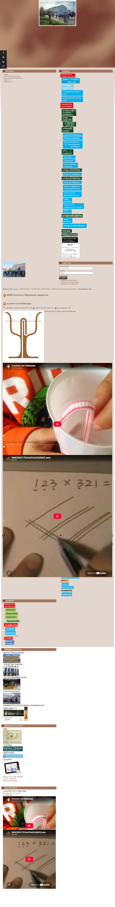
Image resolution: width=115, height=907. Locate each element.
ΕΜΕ (5, 729)
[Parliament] (11, 662)
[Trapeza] (67, 595)
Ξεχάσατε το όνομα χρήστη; (70, 282)
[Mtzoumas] (13, 751)
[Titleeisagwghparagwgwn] (72, 184)
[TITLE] (66, 108)
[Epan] (70, 236)
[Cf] (67, 213)
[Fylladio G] (69, 115)
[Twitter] (3, 57)
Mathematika (8, 753)
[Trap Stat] (68, 89)
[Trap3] (67, 232)
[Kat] (9, 607)
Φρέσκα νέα (8, 81)
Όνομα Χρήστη (64, 266)
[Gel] (11, 703)
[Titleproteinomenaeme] (70, 243)
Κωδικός (62, 271)
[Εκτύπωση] (56, 308)
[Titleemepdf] (71, 258)
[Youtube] (3, 62)
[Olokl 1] (75, 228)
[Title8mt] (72, 197)
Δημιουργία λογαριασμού (69, 280)
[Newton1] (68, 588)
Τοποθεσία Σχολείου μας (12, 76)
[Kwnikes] (11, 618)
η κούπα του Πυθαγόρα (19, 303)
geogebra (7, 760)
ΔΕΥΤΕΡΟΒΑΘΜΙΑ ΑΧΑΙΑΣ (15, 677)
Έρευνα (6, 80)
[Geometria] (66, 591)
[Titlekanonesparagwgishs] (72, 190)
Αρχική (15, 289)
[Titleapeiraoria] (69, 162)
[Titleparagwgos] (72, 180)
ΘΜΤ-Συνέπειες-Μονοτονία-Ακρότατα (64, 289)
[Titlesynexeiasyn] (72, 176)
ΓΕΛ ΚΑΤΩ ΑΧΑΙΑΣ (11, 691)
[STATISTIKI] (67, 77)
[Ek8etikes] (9, 644)
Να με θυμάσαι (64, 275)
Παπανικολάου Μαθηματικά (13, 78)
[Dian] (10, 611)
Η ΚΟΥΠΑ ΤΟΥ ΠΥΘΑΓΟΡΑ (15, 791)
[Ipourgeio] (11, 675)
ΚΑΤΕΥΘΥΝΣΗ (24, 289)
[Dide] (11, 689)
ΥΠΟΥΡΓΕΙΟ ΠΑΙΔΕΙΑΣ (13, 664)
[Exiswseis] (70, 578)
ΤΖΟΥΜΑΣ (7, 745)
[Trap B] (12, 622)
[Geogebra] (12, 775)
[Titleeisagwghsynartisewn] (73, 135)
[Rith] (67, 202)
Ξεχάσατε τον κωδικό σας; (69, 284)
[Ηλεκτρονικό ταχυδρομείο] (59, 308)
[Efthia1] (11, 615)
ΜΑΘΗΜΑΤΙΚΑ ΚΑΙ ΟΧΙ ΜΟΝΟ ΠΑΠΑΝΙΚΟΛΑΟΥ (23, 705)
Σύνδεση (63, 278)
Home (6, 74)
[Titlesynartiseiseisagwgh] (68, 132)
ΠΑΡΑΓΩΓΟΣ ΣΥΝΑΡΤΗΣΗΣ (40, 289)
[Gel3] (57, 13)
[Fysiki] (64, 582)
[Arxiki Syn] (67, 222)
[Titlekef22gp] (72, 95)
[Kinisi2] (65, 585)
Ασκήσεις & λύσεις (13, 636)
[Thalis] (10, 630)
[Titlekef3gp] (72, 102)
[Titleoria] (68, 154)
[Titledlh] (73, 208)
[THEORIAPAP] (67, 121)
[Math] (13, 757)
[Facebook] (3, 52)
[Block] (15, 720)
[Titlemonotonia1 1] (73, 148)
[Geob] (11, 626)
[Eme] (12, 743)
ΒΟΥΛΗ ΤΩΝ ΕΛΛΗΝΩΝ (13, 653)
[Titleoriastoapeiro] (70, 167)
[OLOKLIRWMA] (72, 217)
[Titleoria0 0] (69, 158)
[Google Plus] (3, 66)
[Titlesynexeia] (72, 171)
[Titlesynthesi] (73, 139)
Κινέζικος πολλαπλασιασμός (22, 441)
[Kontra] (71, 83)
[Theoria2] (69, 126)
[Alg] (8, 639)
